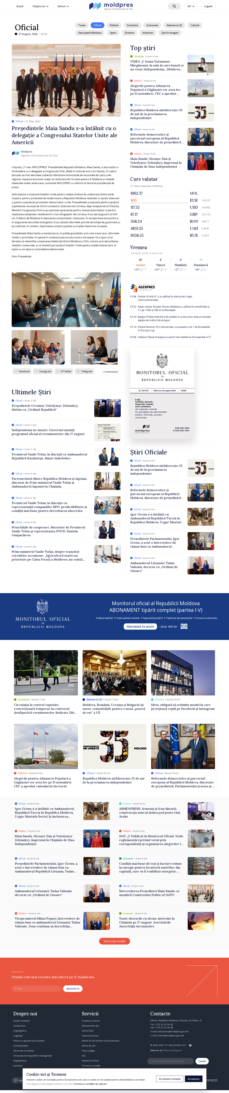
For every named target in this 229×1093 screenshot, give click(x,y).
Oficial (27, 27)
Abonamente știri (90, 1025)
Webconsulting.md (172, 1050)
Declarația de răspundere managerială (32, 1055)
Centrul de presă (90, 1035)
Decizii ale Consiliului (23, 1050)
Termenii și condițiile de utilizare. (90, 1083)
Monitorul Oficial (90, 1060)
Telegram (86, 371)
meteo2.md (157, 253)
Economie (152, 25)
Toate (81, 25)
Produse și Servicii (91, 1020)
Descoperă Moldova (90, 32)
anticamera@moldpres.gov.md (173, 1031)
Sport (113, 32)
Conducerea (19, 1025)
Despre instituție (21, 1020)
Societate (132, 25)
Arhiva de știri (88, 1045)
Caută (202, 1061)
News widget (88, 1050)
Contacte (17, 1065)
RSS (84, 1055)
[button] (207, 74)
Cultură (195, 25)
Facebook (24, 371)
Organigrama (19, 1030)
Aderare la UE (174, 25)
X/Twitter (66, 371)
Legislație (18, 1035)
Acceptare (194, 1078)
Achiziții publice (20, 1045)
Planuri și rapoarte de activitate (29, 1040)
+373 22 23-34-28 (164, 1024)
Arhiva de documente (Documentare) (100, 1040)
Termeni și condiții (91, 1065)
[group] (172, 64)
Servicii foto (88, 1030)
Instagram (45, 371)
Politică (114, 25)
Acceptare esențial (169, 1078)
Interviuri (147, 32)
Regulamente (20, 1060)
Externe (129, 32)
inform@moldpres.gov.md (171, 1035)
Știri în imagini (170, 32)
